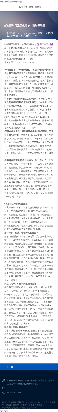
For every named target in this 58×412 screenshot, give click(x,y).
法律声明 (32, 407)
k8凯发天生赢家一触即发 (11, 1)
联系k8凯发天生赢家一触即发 (15, 407)
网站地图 (4, 410)
